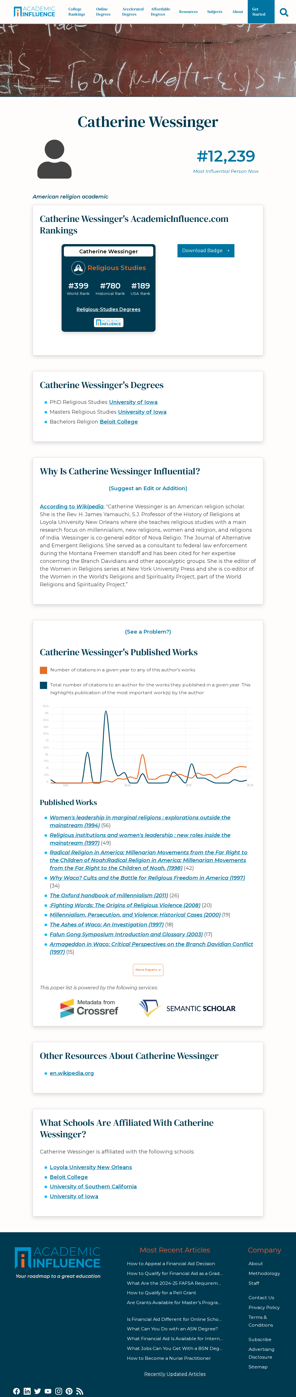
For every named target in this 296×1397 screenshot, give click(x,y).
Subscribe (260, 1339)
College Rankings (77, 11)
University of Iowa (133, 402)
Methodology (264, 1273)
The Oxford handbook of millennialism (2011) (109, 895)
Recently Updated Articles (175, 1374)
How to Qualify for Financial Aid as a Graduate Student (189, 1273)
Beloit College (119, 422)
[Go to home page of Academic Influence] (36, 12)
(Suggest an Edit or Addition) (148, 488)
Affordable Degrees (160, 11)
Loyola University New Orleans (91, 1167)
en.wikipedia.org (72, 1073)
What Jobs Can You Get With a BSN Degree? (178, 1348)
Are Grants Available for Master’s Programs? (177, 1302)
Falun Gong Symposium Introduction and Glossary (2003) (126, 934)
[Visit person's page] (109, 322)
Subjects (214, 11)
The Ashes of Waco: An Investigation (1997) (107, 925)
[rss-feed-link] (80, 1391)
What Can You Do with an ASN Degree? (172, 1329)
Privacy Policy (264, 1307)
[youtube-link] (48, 1391)
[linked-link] (27, 1391)
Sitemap (258, 1367)
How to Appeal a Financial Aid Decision (171, 1263)
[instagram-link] (58, 1391)
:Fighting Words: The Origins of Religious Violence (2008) (125, 905)
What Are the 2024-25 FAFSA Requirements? (178, 1283)
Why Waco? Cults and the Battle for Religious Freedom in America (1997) (147, 878)
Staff (254, 1283)
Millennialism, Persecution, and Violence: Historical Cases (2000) (135, 915)
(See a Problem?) (148, 632)
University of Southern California (93, 1186)
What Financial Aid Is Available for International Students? (193, 1338)
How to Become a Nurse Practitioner (169, 1358)
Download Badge (202, 250)
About (237, 11)
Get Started (258, 11)
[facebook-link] (16, 1391)
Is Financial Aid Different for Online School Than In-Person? (194, 1319)
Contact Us (261, 1297)
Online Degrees (103, 11)
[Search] (284, 12)
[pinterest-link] (69, 1391)
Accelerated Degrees (133, 11)
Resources (188, 11)
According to (71, 506)
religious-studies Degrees (108, 309)
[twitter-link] (37, 1391)
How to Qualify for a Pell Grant (161, 1292)
